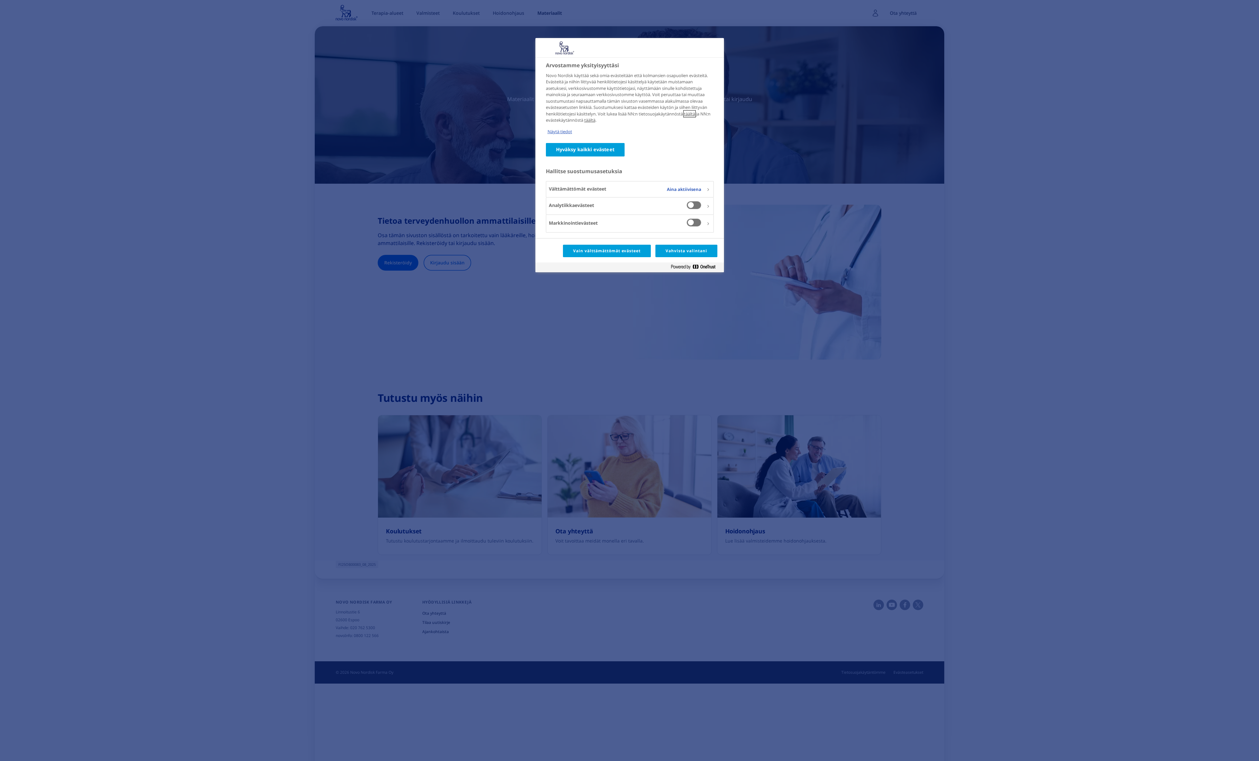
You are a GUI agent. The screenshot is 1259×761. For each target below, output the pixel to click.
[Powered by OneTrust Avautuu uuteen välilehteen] (696, 268)
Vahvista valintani (686, 251)
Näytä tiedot (560, 131)
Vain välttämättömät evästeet (607, 251)
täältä (689, 114)
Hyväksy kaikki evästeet (585, 149)
